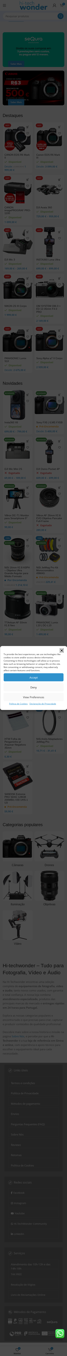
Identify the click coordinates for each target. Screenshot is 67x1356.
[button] (61, 650)
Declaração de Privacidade (42, 703)
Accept (33, 677)
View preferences (33, 697)
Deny (33, 687)
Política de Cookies (18, 703)
